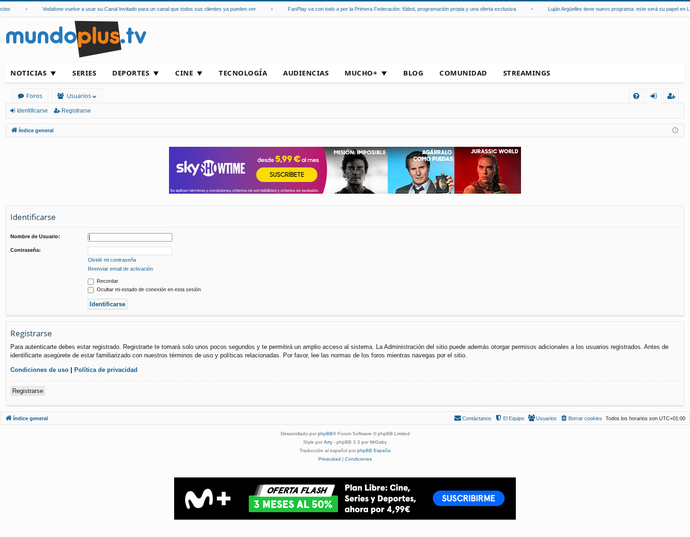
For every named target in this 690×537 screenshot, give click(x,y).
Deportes (130, 72)
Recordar (106, 281)
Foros (34, 95)
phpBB (325, 433)
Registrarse (76, 110)
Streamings (527, 72)
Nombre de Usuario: (35, 236)
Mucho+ (361, 72)
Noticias (28, 72)
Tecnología (243, 72)
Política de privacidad (106, 369)
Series (84, 72)
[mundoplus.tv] (76, 39)
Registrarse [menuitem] (673, 97)
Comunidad (463, 72)
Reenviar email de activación (120, 269)
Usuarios (79, 95)
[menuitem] (636, 96)
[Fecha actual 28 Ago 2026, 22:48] (675, 130)
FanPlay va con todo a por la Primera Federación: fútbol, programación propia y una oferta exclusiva (397, 9)
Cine (184, 72)
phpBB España (374, 450)
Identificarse (32, 110)
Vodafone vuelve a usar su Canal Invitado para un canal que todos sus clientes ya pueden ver (144, 9)
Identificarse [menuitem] (655, 97)
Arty (328, 442)
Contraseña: (25, 250)
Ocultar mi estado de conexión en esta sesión (148, 289)
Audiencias (306, 72)
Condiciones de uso (39, 369)
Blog (413, 72)
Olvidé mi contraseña (112, 260)
